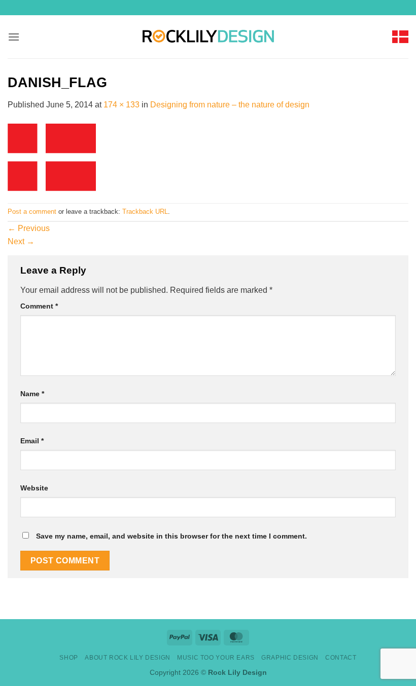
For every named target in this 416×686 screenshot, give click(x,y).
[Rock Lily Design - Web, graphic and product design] (208, 37)
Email (32, 441)
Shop (68, 657)
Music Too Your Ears (216, 657)
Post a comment (32, 211)
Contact (340, 657)
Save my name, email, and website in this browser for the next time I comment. (171, 536)
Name (32, 394)
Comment (39, 306)
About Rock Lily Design (127, 657)
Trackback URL (145, 211)
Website (34, 488)
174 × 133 (121, 104)
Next (21, 241)
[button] (14, 36)
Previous (29, 228)
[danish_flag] (52, 156)
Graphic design (290, 657)
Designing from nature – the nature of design (229, 104)
